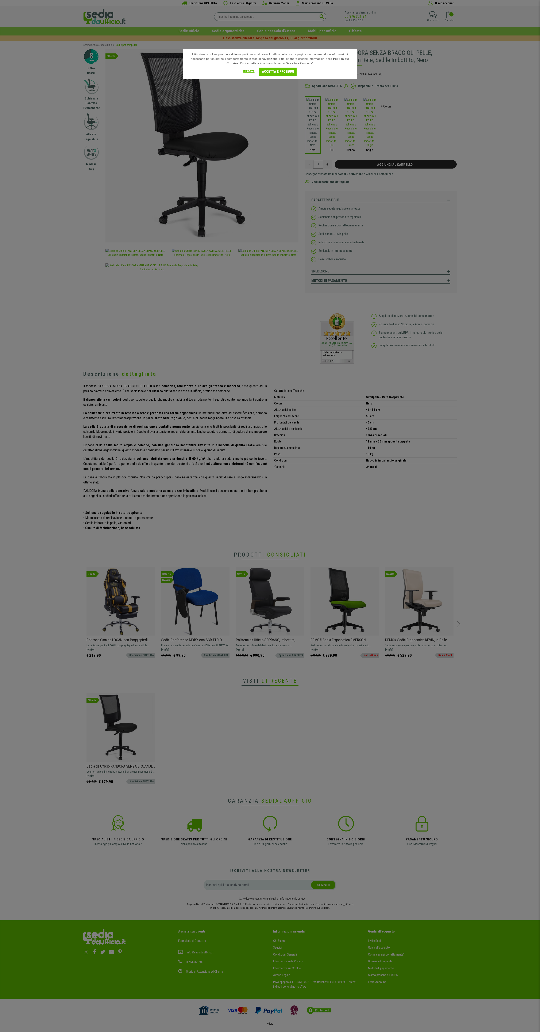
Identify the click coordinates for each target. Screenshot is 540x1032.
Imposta (248, 71)
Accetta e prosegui (278, 71)
